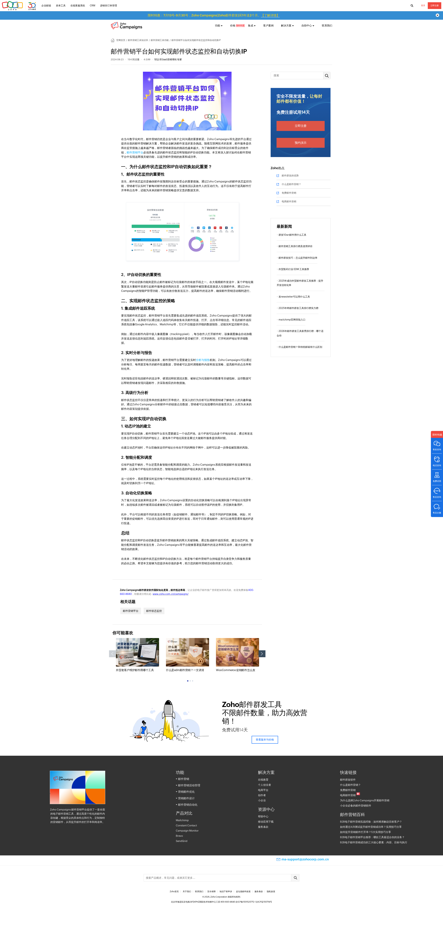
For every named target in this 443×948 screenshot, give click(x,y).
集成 (250, 25)
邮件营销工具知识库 (138, 40)
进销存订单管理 (108, 5)
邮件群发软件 (348, 779)
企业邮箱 (46, 5)
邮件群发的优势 (290, 175)
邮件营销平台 (135, 152)
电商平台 (263, 790)
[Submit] (295, 877)
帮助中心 (263, 816)
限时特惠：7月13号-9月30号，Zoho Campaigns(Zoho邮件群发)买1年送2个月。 (214, 15)
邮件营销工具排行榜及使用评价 (296, 246)
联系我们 (327, 25)
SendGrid (181, 840)
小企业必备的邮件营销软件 (355, 805)
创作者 (262, 795)
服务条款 (263, 826)
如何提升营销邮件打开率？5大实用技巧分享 (365, 832)
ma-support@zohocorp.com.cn (305, 859)
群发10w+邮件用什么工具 (292, 234)
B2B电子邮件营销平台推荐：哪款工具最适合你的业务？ (372, 837)
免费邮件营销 (289, 192)
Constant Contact (186, 825)
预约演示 (300, 142)
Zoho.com (19, 6)
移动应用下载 (266, 821)
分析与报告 (203, 360)
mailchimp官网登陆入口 (292, 319)
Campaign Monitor (187, 830)
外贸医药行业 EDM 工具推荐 (294, 269)
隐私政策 (271, 891)
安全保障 (211, 891)
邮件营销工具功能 (160, 40)
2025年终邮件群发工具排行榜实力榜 (298, 308)
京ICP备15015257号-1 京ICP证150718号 (254, 902)
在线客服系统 (77, 5)
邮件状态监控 (154, 610)
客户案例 (268, 25)
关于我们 (187, 891)
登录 (423, 5)
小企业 (262, 800)
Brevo (179, 835)
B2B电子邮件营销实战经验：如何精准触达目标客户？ (371, 821)
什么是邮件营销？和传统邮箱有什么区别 (300, 347)
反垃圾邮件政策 (243, 891)
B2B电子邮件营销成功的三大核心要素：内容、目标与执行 (373, 842)
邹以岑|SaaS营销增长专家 (168, 59)
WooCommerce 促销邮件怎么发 (235, 670)
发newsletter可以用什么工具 (294, 296)
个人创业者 (264, 784)
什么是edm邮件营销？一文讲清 (185, 670)
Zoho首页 (174, 891)
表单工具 (61, 5)
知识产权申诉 (226, 891)
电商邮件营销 (289, 201)
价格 (232, 25)
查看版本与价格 (265, 739)
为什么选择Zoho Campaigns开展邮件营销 (364, 800)
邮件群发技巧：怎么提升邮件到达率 (298, 257)
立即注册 (434, 5)
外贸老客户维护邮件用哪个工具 (135, 670)
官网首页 (120, 40)
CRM (92, 5)
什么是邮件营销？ (291, 184)
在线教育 (263, 779)
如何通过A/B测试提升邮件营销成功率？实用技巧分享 (371, 826)
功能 (217, 25)
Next (262, 653)
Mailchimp (182, 820)
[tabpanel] (137, 655)
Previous (112, 653)
